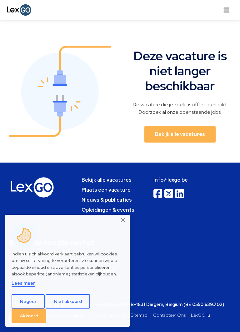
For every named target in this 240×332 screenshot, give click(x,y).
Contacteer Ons (169, 315)
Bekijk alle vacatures (107, 180)
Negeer (28, 301)
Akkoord (29, 316)
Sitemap (139, 315)
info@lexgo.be (170, 180)
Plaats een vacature (106, 190)
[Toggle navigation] (226, 10)
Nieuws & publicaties (107, 200)
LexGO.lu (200, 315)
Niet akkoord (68, 301)
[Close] (123, 220)
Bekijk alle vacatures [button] (180, 134)
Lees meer (23, 283)
